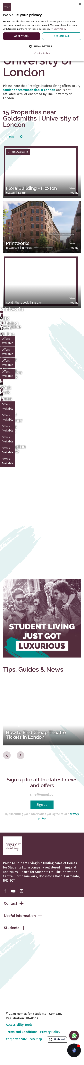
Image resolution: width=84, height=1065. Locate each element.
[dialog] (42, 30)
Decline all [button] (62, 36)
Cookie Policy (42, 53)
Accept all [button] (21, 36)
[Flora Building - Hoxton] (42, 532)
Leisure (25, 723)
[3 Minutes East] (42, 282)
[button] (42, 46)
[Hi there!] (74, 1050)
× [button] (79, 4)
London (12, 723)
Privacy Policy (58, 28)
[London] (42, 711)
